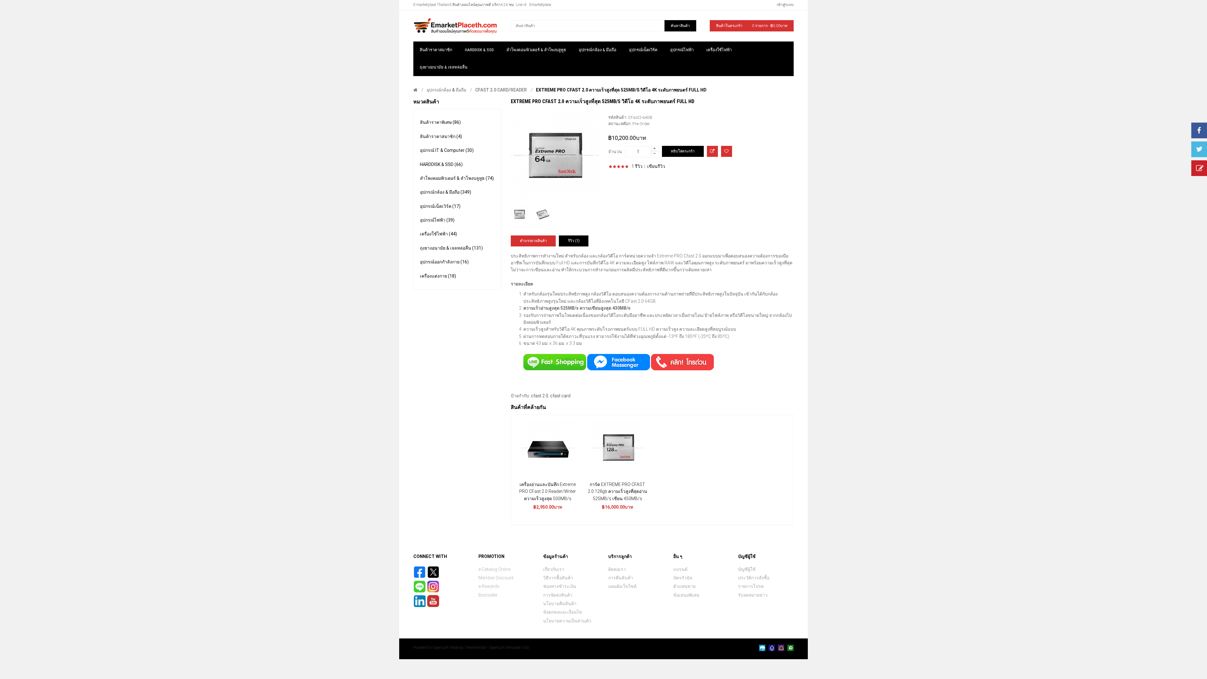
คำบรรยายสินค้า (533, 241)
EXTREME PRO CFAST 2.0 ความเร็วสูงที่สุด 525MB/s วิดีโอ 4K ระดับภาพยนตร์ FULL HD (621, 89)
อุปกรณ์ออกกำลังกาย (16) (444, 261)
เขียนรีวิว (656, 166)
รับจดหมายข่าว (753, 595)
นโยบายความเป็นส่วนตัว (567, 620)
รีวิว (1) (574, 241)
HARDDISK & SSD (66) (441, 164)
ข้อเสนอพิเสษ (686, 595)
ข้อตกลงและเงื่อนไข (562, 612)
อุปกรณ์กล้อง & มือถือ (446, 89)
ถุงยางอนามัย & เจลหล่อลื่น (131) (451, 248)
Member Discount (496, 577)
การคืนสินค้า (620, 577)
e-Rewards (488, 586)
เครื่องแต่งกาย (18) (438, 276)
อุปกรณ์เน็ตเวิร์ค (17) (440, 206)
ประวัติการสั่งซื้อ (753, 577)
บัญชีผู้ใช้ (747, 569)
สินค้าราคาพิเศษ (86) (440, 122)
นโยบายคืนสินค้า (559, 603)
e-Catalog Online (494, 569)
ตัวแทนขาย (684, 586)
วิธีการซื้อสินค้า (558, 577)
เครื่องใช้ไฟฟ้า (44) (438, 233)
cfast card (560, 395)
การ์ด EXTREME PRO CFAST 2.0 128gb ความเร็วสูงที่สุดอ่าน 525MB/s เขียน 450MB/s (617, 491)
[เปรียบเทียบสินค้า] (712, 151)
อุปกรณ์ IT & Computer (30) (447, 150)
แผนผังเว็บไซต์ (622, 586)
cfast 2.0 (539, 395)
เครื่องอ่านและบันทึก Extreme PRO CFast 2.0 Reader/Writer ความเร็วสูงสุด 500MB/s (547, 491)
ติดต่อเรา (617, 569)
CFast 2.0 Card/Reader (501, 89)
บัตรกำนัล (682, 577)
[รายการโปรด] (726, 151)
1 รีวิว (636, 166)
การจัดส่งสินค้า (557, 595)
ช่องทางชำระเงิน (559, 586)
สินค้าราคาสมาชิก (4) (441, 136)
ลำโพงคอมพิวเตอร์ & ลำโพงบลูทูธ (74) (457, 178)
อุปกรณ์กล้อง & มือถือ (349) (445, 192)
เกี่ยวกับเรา (553, 569)
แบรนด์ (680, 569)
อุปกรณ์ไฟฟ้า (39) (437, 220)
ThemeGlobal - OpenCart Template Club (497, 647)
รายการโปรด (751, 586)
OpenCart (441, 647)
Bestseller (488, 595)
